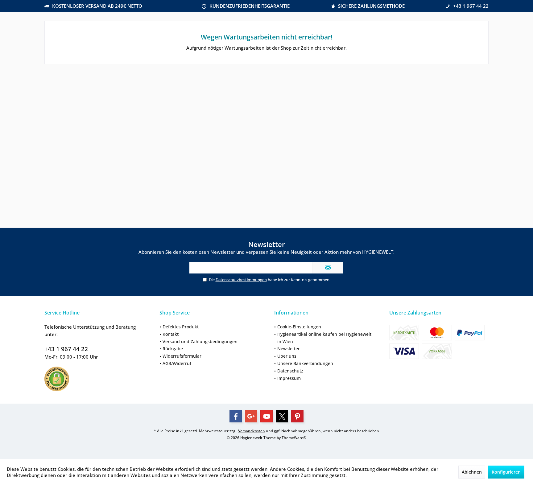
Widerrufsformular (182, 356)
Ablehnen (472, 472)
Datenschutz (290, 371)
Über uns (286, 356)
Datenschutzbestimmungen (241, 279)
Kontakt (171, 334)
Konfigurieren (506, 472)
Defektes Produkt (181, 327)
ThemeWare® (294, 437)
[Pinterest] (297, 416)
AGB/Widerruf (177, 363)
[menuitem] (209, 327)
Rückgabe (173, 348)
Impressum (289, 378)
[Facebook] (235, 416)
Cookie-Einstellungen (299, 327)
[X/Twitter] (282, 416)
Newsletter (288, 348)
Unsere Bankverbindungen (305, 363)
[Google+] (251, 416)
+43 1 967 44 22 (66, 349)
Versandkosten (251, 431)
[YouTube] (266, 416)
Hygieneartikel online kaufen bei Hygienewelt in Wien (324, 337)
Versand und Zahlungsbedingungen (200, 341)
